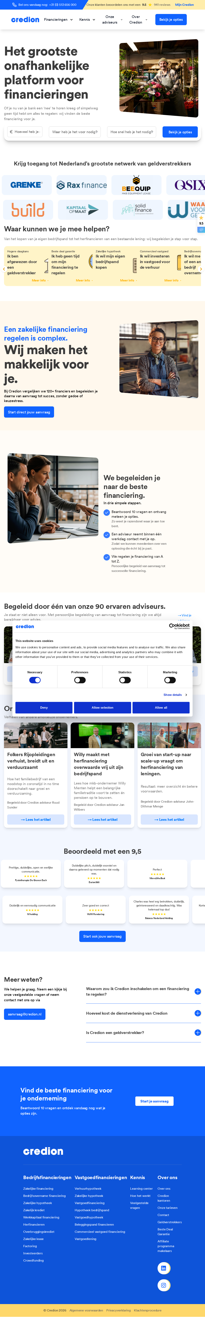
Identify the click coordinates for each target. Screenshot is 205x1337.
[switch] (80, 680)
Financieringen (55, 19)
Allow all (161, 707)
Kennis (84, 19)
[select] (75, 132)
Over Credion (135, 19)
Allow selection (103, 707)
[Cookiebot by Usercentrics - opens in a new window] (172, 626)
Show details (173, 694)
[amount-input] (24, 131)
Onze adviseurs (109, 19)
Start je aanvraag (154, 1101)
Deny (43, 707)
